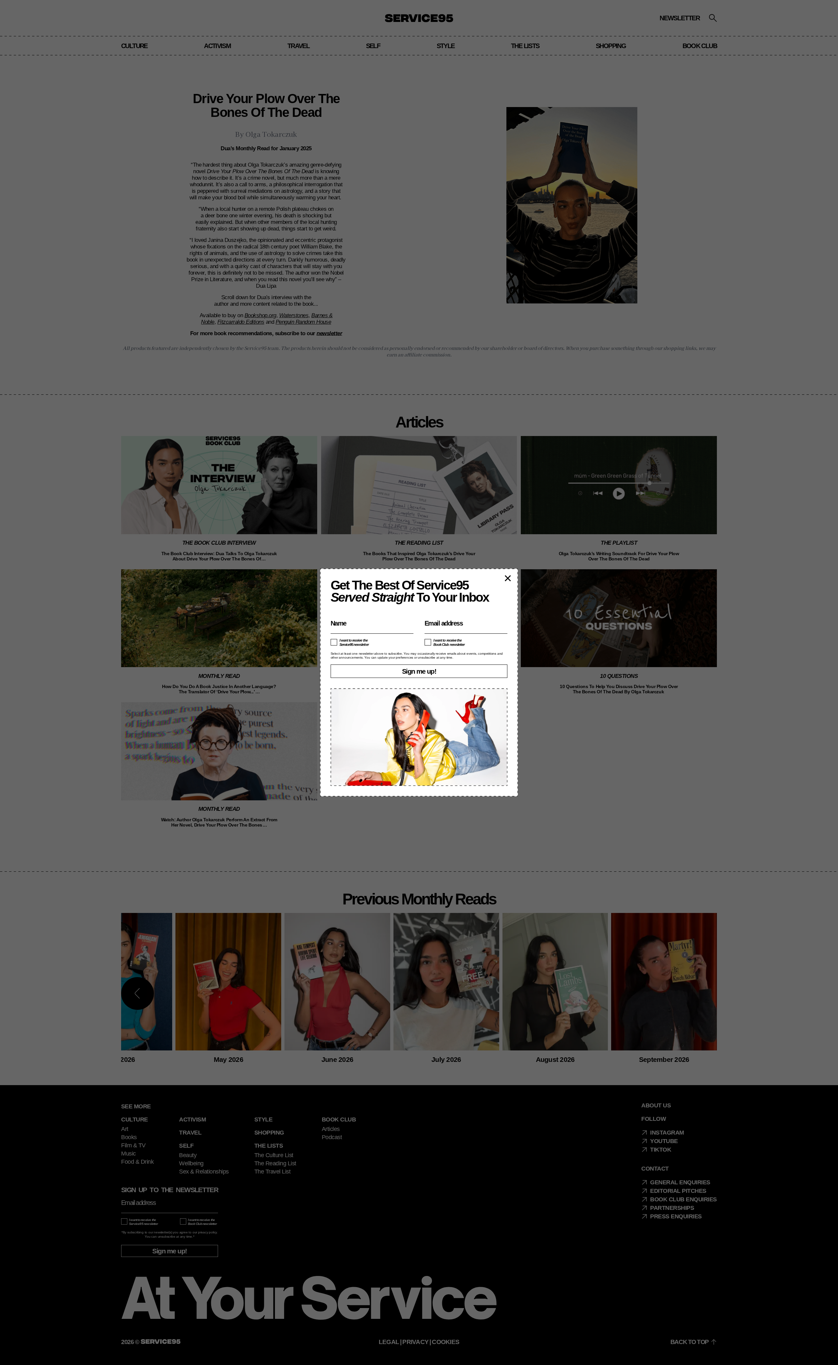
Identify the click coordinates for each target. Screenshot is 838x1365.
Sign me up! (419, 671)
